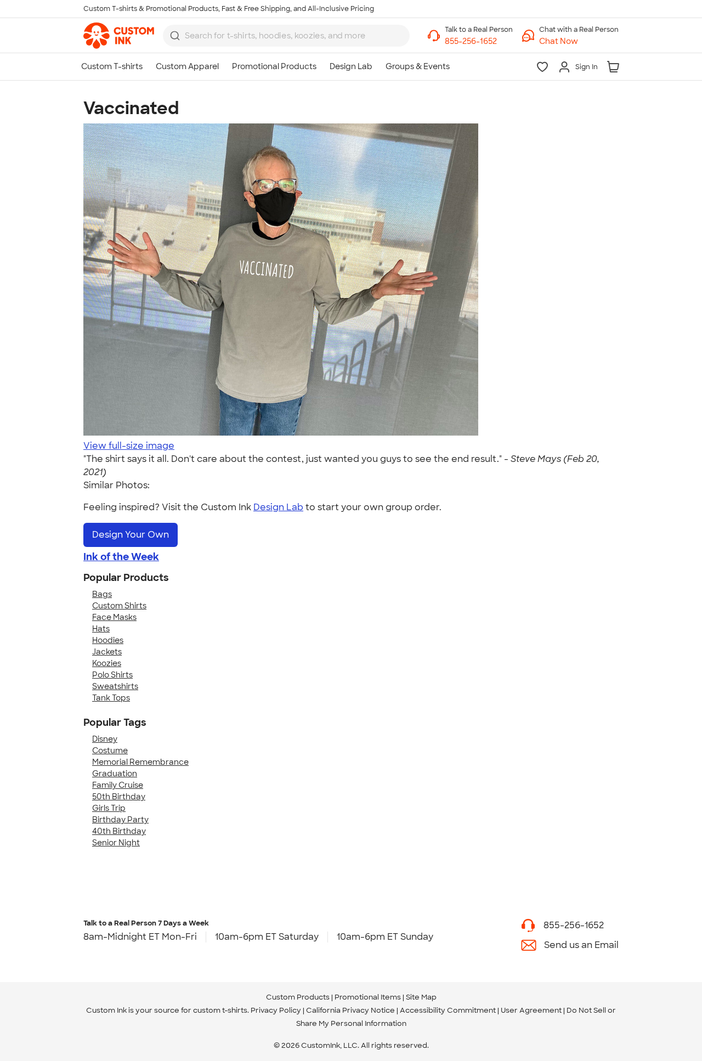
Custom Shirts (119, 606)
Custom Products (298, 997)
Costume (110, 750)
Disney (104, 739)
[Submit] (175, 36)
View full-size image (128, 446)
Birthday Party (120, 820)
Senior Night (116, 843)
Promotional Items (368, 997)
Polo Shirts (112, 675)
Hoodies (107, 640)
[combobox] (286, 36)
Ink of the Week (121, 556)
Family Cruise (117, 785)
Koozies (106, 663)
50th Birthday (118, 797)
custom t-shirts (220, 1010)
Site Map (421, 997)
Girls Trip (109, 808)
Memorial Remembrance (140, 762)
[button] (579, 41)
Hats (101, 629)
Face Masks (114, 617)
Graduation (114, 773)
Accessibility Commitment (448, 1010)
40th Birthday (119, 831)
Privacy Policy (276, 1010)
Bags (102, 594)
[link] (118, 35)
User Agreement (531, 1010)
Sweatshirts (115, 686)
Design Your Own (130, 534)
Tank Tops (111, 698)
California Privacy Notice (350, 1010)
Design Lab (278, 507)
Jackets (107, 652)
